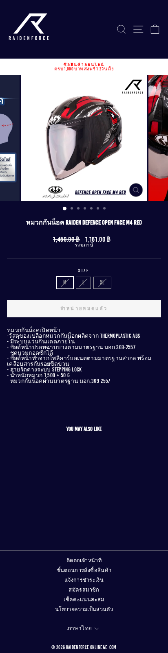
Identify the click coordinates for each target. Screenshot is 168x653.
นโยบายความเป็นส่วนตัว (84, 609)
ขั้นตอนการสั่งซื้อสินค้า (84, 570)
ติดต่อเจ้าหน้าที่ (84, 560)
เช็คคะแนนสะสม (84, 600)
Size (83, 271)
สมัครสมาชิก (84, 590)
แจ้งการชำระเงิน (84, 580)
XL (102, 283)
